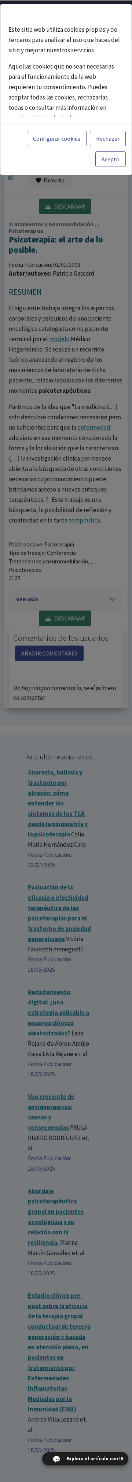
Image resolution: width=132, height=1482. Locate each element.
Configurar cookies (56, 138)
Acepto (111, 159)
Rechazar (108, 138)
